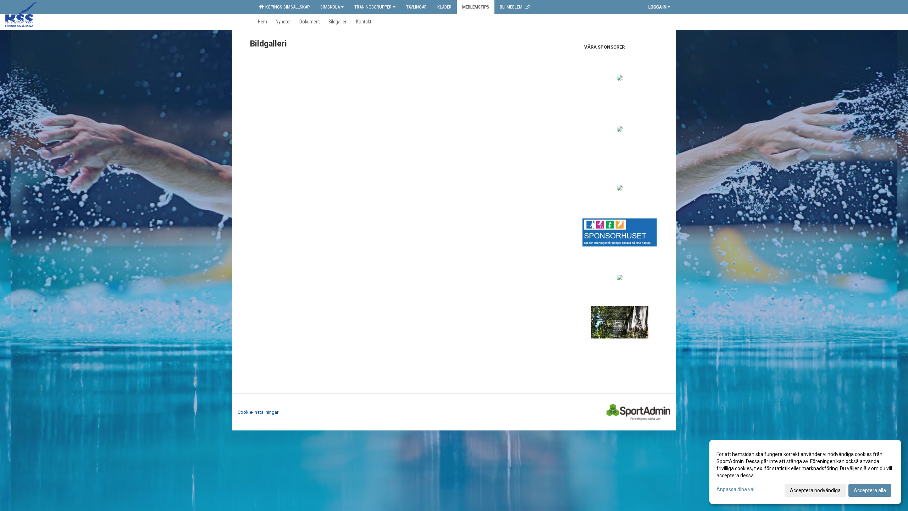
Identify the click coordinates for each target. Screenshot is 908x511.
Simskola (330, 7)
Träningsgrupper (373, 7)
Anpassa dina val (735, 489)
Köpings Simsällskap (286, 7)
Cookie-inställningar (258, 412)
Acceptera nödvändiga (815, 490)
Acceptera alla (870, 490)
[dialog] (805, 472)
